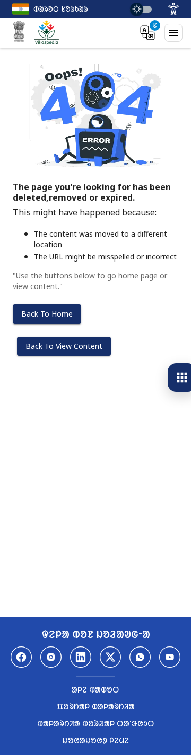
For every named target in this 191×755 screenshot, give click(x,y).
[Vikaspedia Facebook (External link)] (21, 657)
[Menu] (173, 33)
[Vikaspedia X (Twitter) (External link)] (110, 657)
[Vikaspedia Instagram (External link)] (51, 657)
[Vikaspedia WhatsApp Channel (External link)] (140, 657)
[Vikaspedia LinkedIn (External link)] (80, 657)
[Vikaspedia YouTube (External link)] (169, 657)
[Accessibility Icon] (173, 9)
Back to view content (63, 346)
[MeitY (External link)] (19, 33)
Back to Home (47, 314)
